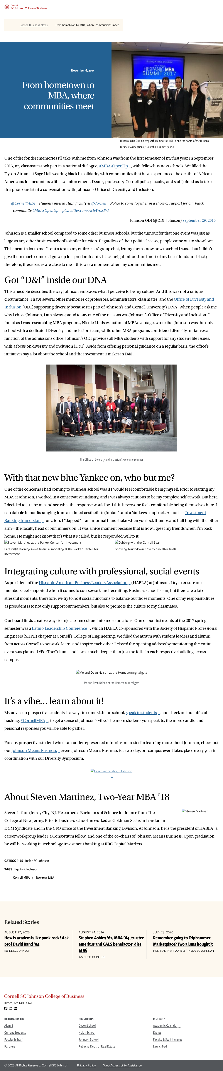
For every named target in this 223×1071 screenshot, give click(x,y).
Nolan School (87, 1032)
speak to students (141, 712)
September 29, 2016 (199, 220)
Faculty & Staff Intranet (167, 1039)
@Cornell (98, 203)
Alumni (8, 1025)
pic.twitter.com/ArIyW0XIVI (85, 210)
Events (157, 1032)
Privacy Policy (86, 1065)
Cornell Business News (34, 25)
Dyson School (87, 1025)
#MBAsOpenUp (113, 166)
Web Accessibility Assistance (122, 1065)
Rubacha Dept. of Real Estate (97, 1046)
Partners (9, 1046)
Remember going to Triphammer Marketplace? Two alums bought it (183, 940)
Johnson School (88, 1039)
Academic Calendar (165, 1025)
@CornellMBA (23, 203)
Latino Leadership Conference (59, 628)
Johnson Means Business (34, 750)
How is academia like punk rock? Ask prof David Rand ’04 (36, 940)
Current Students (15, 1032)
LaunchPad (160, 1046)
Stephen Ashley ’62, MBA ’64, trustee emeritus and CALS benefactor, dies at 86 (111, 943)
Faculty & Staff (13, 1039)
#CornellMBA (33, 720)
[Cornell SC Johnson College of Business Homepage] (111, 997)
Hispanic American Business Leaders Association (83, 582)
